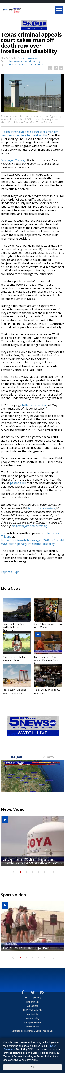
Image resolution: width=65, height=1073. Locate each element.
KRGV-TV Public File (32, 1010)
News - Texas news (28, 58)
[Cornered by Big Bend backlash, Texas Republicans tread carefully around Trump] (17, 610)
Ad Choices (32, 1005)
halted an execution (34, 405)
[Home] (23, 10)
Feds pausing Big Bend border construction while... (14, 693)
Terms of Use (32, 1026)
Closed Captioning (32, 997)
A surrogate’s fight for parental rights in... (14, 658)
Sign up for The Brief (13, 160)
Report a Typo (10, 572)
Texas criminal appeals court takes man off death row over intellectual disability (29, 133)
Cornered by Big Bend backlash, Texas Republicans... (14, 627)
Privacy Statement (33, 1022)
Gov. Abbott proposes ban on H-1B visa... (48, 625)
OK (32, 1067)
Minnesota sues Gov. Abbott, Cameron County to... (47, 660)
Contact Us (32, 1014)
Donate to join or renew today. (30, 526)
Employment (32, 1001)
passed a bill (18, 483)
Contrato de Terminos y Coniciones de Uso (32, 1030)
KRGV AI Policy (33, 1018)
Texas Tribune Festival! (41, 508)
